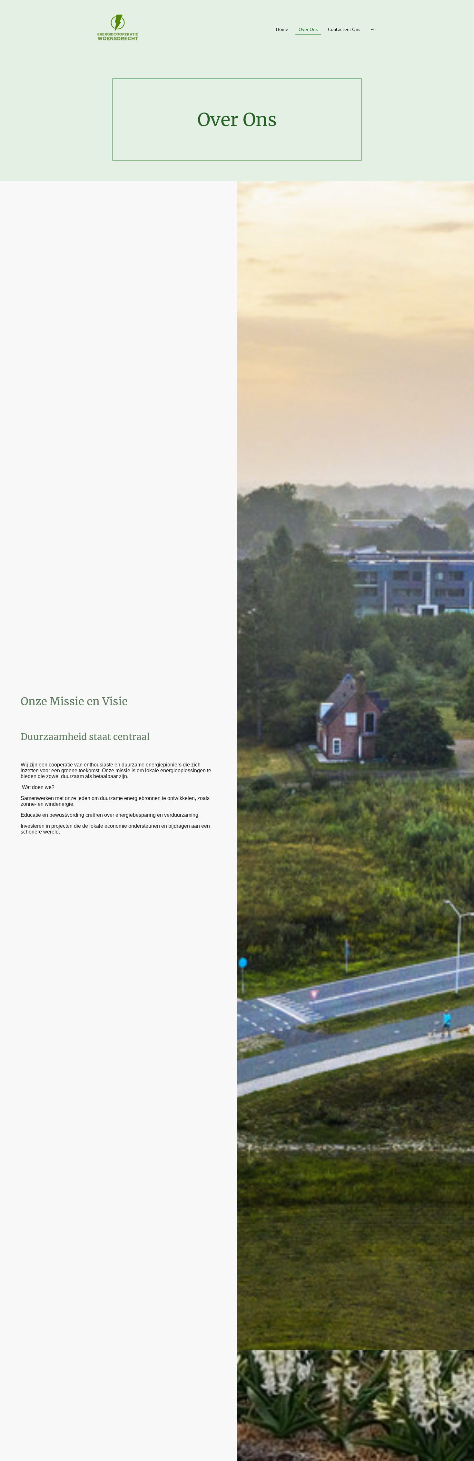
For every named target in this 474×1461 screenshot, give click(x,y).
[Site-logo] (119, 29)
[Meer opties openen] (373, 29)
